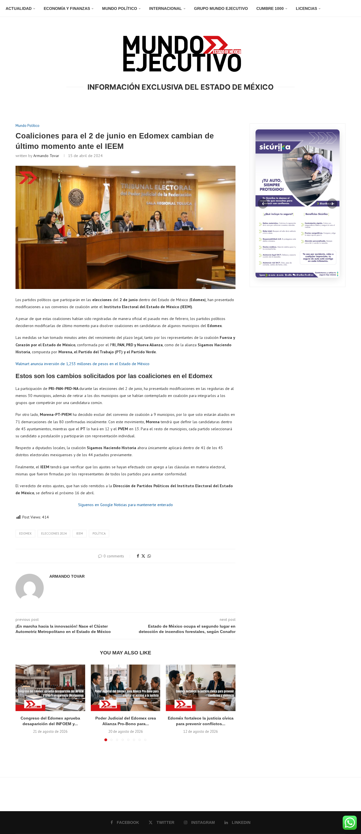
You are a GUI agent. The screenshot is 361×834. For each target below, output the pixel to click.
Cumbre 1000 (270, 8)
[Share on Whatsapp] (149, 556)
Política (99, 533)
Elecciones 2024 (54, 533)
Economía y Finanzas (67, 8)
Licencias (306, 8)
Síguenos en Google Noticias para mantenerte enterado (125, 504)
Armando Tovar (46, 155)
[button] (23, 702)
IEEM (79, 533)
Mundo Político (119, 8)
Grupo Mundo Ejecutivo (221, 8)
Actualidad (19, 8)
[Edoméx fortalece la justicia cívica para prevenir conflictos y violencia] (200, 688)
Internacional (165, 8)
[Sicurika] (298, 203)
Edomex (25, 533)
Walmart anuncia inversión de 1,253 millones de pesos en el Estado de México (82, 363)
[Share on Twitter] (143, 556)
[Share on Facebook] (138, 556)
